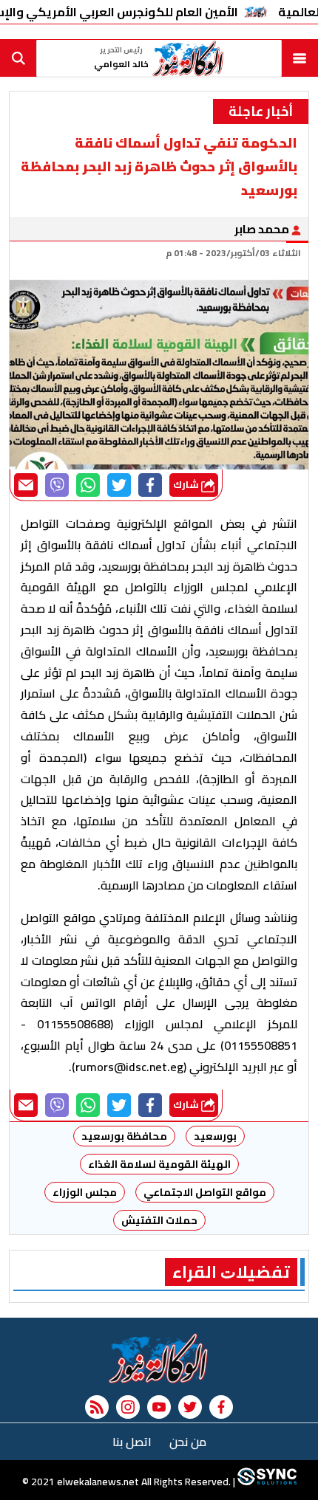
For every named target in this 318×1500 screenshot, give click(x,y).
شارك (187, 484)
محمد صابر (262, 229)
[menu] (299, 58)
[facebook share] (150, 485)
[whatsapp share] (88, 485)
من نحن (187, 1442)
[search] (18, 58)
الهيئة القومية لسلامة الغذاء (159, 1164)
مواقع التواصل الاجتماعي (204, 1192)
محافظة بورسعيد (124, 1136)
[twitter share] (119, 485)
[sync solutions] (266, 1481)
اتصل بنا (132, 1442)
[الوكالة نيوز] (159, 1358)
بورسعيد (215, 1136)
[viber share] (57, 485)
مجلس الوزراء (85, 1192)
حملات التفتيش (159, 1220)
